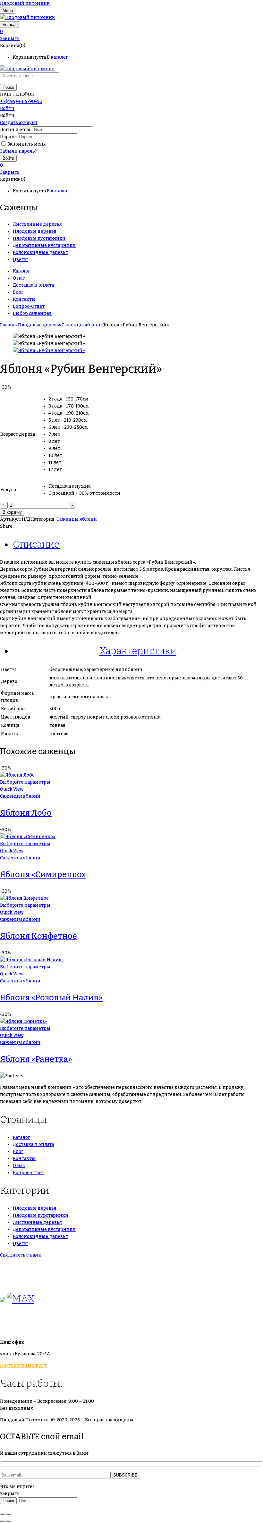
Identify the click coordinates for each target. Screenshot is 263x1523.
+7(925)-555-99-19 (20, 1280)
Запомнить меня (26, 144)
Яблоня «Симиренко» (43, 874)
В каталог (57, 57)
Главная (9, 325)
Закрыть (10, 38)
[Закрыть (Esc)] (2, 1514)
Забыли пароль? (18, 151)
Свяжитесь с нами (21, 1255)
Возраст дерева (17, 434)
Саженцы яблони (82, 325)
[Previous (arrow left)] (2, 1521)
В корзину (12, 512)
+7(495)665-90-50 (20, 1266)
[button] (131, 31)
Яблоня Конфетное (38, 936)
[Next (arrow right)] (8, 1521)
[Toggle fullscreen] (8, 1514)
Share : (7, 526)
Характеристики (137, 651)
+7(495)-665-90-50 (21, 101)
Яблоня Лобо (26, 813)
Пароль (8, 136)
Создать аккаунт (19, 122)
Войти (7, 108)
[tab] (138, 544)
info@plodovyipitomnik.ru (59, 1324)
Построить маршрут (23, 1365)
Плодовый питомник (25, 3)
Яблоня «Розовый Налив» (51, 998)
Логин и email (16, 129)
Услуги (8, 489)
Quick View (11, 789)
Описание (36, 544)
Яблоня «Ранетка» (36, 1059)
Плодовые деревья (40, 325)
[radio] (84, 399)
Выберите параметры (25, 782)
